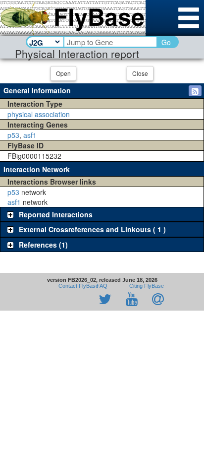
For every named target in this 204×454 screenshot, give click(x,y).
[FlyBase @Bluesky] (47, 300)
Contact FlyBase (78, 286)
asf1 (30, 135)
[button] (195, 90)
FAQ (102, 286)
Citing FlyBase (145, 286)
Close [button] (140, 73)
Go (166, 42)
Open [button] (63, 73)
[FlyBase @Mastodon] (77, 300)
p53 (13, 135)
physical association (38, 114)
